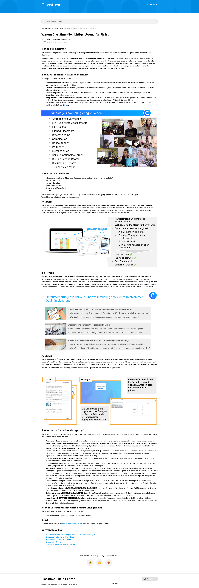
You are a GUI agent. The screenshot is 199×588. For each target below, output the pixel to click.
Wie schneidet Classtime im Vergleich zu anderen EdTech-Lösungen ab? (72, 534)
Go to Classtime (152, 5)
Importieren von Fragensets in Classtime (60, 544)
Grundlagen (59, 28)
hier (67, 105)
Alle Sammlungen (47, 28)
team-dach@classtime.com (71, 524)
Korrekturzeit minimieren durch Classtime (61, 537)
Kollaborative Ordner (53, 542)
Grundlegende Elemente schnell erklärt (60, 539)
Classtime (114, 583)
